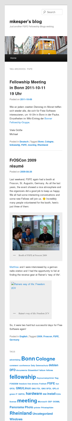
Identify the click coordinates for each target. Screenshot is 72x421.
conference (24, 365)
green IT (14, 394)
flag (57, 378)
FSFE (24, 144)
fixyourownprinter (45, 378)
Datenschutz (42, 365)
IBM (45, 394)
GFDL (12, 388)
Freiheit (43, 383)
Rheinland (42, 144)
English (23, 336)
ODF (50, 401)
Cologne (49, 141)
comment (14, 365)
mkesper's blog (26, 21)
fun (57, 383)
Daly (33, 365)
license (13, 401)
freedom (23, 383)
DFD (13, 370)
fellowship (15, 144)
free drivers (33, 383)
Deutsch (24, 141)
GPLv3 (55, 388)
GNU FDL (36, 388)
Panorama (17, 407)
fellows (49, 370)
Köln (58, 394)
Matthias (14, 267)
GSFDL (21, 394)
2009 (39, 336)
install (51, 393)
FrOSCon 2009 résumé (23, 163)
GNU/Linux (23, 388)
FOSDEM (14, 383)
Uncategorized (42, 413)
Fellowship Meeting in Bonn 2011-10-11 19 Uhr (28, 87)
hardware (34, 393)
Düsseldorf (33, 370)
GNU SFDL (46, 388)
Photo (29, 407)
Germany (14, 339)
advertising (15, 359)
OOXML (56, 401)
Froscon (47, 336)
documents (21, 370)
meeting (32, 144)
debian (53, 365)
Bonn (41, 141)
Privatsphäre (47, 407)
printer (37, 407)
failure (42, 370)
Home (13, 57)
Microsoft (42, 401)
